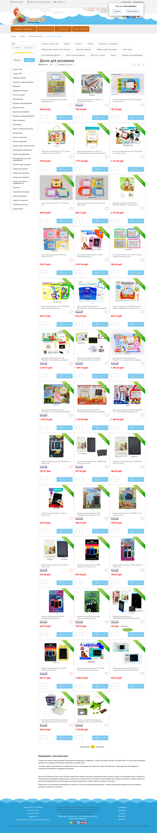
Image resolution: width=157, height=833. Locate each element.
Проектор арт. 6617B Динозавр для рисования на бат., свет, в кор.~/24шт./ (90, 721)
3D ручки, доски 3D (49, 43)
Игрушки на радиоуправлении (23, 116)
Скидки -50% (17, 69)
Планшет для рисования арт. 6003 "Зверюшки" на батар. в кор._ (88, 566)
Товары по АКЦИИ (80, 29)
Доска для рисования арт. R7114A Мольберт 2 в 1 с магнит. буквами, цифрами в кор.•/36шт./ (55, 411)
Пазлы (90, 43)
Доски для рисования (75, 55)
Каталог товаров (23, 29)
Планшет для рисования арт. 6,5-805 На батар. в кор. (54, 566)
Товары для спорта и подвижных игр (20, 182)
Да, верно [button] (117, 11)
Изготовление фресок (50, 55)
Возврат (122, 816)
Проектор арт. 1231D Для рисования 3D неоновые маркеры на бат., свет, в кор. (54, 721)
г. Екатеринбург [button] (126, 2)
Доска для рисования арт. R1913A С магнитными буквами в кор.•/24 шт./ (89, 359)
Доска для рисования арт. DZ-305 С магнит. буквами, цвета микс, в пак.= (127, 256)
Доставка (122, 810)
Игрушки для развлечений (22, 103)
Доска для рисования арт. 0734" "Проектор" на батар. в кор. (127, 100)
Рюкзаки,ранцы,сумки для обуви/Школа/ (22, 159)
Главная (13, 36)
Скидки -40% (17, 74)
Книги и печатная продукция (23, 129)
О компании (122, 807)
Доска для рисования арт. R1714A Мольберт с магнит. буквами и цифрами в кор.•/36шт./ (55, 359)
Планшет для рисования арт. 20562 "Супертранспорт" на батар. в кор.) (89, 514)
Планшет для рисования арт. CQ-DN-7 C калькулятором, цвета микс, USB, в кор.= (126, 669)
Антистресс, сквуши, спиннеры (23, 82)
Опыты (67, 43)
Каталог (22, 36)
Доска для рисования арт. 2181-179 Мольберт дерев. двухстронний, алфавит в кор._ (91, 152)
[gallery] (138, 65)
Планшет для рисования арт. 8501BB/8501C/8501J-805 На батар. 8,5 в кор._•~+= (126, 617)
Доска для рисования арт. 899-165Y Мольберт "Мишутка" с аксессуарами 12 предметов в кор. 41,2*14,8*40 (126, 204)
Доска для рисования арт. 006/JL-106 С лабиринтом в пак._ (54, 100)
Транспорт (16, 187)
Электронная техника (20, 204)
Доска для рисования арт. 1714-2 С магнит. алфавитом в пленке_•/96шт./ (55, 152)
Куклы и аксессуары (20, 137)
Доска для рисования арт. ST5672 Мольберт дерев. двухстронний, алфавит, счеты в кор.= (91, 411)
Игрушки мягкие (18, 107)
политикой (110, 826)
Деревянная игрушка (20, 91)
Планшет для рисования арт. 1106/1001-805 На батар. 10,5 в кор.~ (92, 462)
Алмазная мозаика (19, 78)
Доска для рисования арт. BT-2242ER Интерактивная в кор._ (89, 256)
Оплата (122, 813)
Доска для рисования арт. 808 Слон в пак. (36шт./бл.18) (91, 204)
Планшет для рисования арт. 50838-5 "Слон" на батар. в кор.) (127, 514)
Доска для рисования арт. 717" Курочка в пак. (55, 204)
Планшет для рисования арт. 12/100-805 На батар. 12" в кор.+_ (127, 462)
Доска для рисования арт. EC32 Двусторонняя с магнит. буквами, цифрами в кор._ (92, 307)
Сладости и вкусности (20, 200)
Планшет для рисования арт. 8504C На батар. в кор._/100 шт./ (54, 669)
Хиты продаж (63, 29)
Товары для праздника (21, 177)
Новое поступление (45, 29)
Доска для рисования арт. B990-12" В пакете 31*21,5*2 (53, 256)
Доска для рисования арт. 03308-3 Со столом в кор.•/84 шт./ (90, 100)
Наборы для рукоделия (132, 55)
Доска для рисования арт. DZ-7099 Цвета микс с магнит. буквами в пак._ (55, 307)
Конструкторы (18, 133)
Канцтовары (17, 124)
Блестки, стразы (98, 55)
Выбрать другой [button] (132, 11)
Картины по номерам (108, 43)
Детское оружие (19, 95)
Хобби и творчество (36, 36)
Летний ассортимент (20, 141)
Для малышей (18, 99)
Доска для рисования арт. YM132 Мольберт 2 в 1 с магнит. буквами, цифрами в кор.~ (127, 411)
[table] (133, 65)
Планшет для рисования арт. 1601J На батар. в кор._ (54, 514)
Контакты (122, 819)
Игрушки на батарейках (21, 112)
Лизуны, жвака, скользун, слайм (23, 146)
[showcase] (143, 65)
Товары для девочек (20, 169)
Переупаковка (18, 209)
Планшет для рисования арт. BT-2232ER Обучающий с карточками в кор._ (90, 669)
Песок (113, 55)
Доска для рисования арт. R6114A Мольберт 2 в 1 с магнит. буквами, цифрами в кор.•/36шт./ (127, 359)
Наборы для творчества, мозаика (55, 49)
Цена (13, 44)
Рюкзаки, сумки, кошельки (22, 164)
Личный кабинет (138, 2)
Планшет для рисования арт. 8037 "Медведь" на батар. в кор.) (52, 617)
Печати (79, 43)
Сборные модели (83, 49)
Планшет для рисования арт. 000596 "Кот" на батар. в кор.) (56, 462)
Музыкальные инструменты (22, 150)
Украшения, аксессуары (21, 192)
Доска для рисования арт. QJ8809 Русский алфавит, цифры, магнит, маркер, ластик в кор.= (127, 307)
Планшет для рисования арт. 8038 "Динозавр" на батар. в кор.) (88, 617)
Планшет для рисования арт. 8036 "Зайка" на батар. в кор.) (127, 566)
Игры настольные (19, 120)
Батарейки (16, 86)
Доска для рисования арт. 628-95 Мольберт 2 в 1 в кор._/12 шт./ (127, 152)
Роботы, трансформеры (21, 154)
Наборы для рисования (107, 49)
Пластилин (127, 49)
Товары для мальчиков (21, 173)
